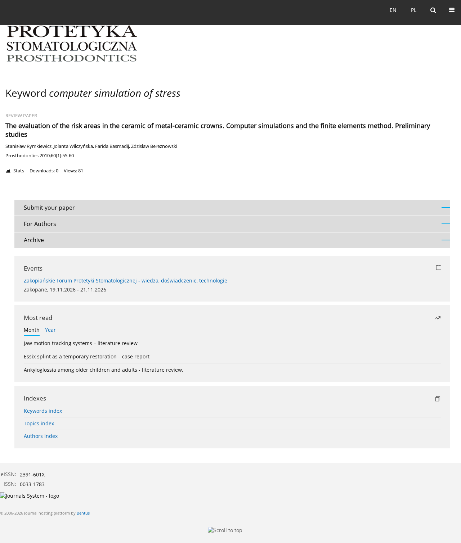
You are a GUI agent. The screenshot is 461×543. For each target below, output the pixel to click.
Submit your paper (49, 208)
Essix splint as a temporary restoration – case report (86, 356)
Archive (34, 240)
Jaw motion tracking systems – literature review (81, 343)
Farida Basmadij (112, 146)
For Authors (40, 224)
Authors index (41, 436)
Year (50, 329)
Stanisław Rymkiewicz (28, 146)
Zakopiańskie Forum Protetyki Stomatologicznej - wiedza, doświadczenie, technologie (125, 280)
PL (413, 9)
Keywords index (43, 410)
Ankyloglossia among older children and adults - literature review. (103, 369)
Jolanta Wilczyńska (73, 146)
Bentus (83, 513)
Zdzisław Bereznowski (154, 146)
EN (393, 9)
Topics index (39, 423)
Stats (18, 171)
